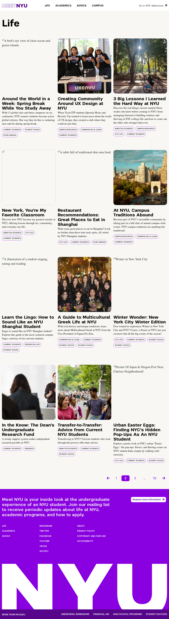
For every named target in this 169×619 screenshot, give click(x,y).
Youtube (44, 541)
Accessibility (85, 541)
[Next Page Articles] (164, 477)
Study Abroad (9, 135)
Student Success (156, 614)
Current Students (12, 130)
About (81, 526)
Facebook (45, 536)
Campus (98, 5)
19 (154, 478)
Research (29, 449)
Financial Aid (101, 614)
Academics (63, 5)
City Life (119, 134)
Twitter (44, 531)
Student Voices (32, 130)
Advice (82, 5)
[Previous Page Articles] (108, 477)
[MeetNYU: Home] (14, 5)
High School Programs (127, 614)
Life (47, 5)
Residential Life (32, 344)
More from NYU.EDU (13, 614)
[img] (29, 65)
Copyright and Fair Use (91, 536)
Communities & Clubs (91, 130)
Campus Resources (68, 130)
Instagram (45, 526)
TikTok (43, 546)
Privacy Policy (86, 531)
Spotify (44, 551)
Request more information (147, 499)
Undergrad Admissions (75, 614)
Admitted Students (124, 129)
